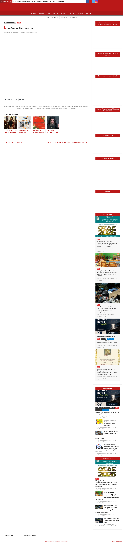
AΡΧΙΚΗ (33, 13)
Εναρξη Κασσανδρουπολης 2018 (13, 142)
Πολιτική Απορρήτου (116, 541)
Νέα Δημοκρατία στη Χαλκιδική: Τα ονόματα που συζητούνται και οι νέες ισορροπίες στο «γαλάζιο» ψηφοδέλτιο (107, 448)
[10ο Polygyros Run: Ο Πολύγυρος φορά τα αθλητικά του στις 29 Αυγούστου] (99, 421)
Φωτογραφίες (64, 17)
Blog (47, 17)
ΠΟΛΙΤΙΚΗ (89, 13)
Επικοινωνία (73, 17)
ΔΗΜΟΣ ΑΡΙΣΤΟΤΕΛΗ (10, 22)
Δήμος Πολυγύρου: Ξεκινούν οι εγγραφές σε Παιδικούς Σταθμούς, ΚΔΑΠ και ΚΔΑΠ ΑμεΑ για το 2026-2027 (107, 273)
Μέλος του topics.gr (30, 535)
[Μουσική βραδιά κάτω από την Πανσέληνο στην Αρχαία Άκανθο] (107, 326)
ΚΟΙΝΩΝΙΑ (112, 336)
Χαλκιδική (103, 338)
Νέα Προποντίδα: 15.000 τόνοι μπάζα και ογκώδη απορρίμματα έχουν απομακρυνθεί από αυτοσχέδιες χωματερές (106, 309)
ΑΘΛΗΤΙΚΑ (81, 13)
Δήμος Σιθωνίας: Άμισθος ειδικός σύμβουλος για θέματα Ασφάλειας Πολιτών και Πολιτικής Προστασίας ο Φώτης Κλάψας (107, 435)
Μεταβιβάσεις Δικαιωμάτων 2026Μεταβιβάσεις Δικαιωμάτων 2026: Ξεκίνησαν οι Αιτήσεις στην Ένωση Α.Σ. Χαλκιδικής (33, 1)
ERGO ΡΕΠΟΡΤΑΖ (53, 13)
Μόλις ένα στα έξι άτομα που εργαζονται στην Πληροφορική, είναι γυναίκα (68, 142)
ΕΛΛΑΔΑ (63, 13)
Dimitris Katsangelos (61, 541)
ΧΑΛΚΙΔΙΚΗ (41, 13)
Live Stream (54, 17)
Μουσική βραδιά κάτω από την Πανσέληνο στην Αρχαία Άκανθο (107, 341)
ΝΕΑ (19, 22)
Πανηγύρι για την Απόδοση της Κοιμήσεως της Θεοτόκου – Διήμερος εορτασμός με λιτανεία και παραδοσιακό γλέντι (107, 371)
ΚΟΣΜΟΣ (71, 13)
